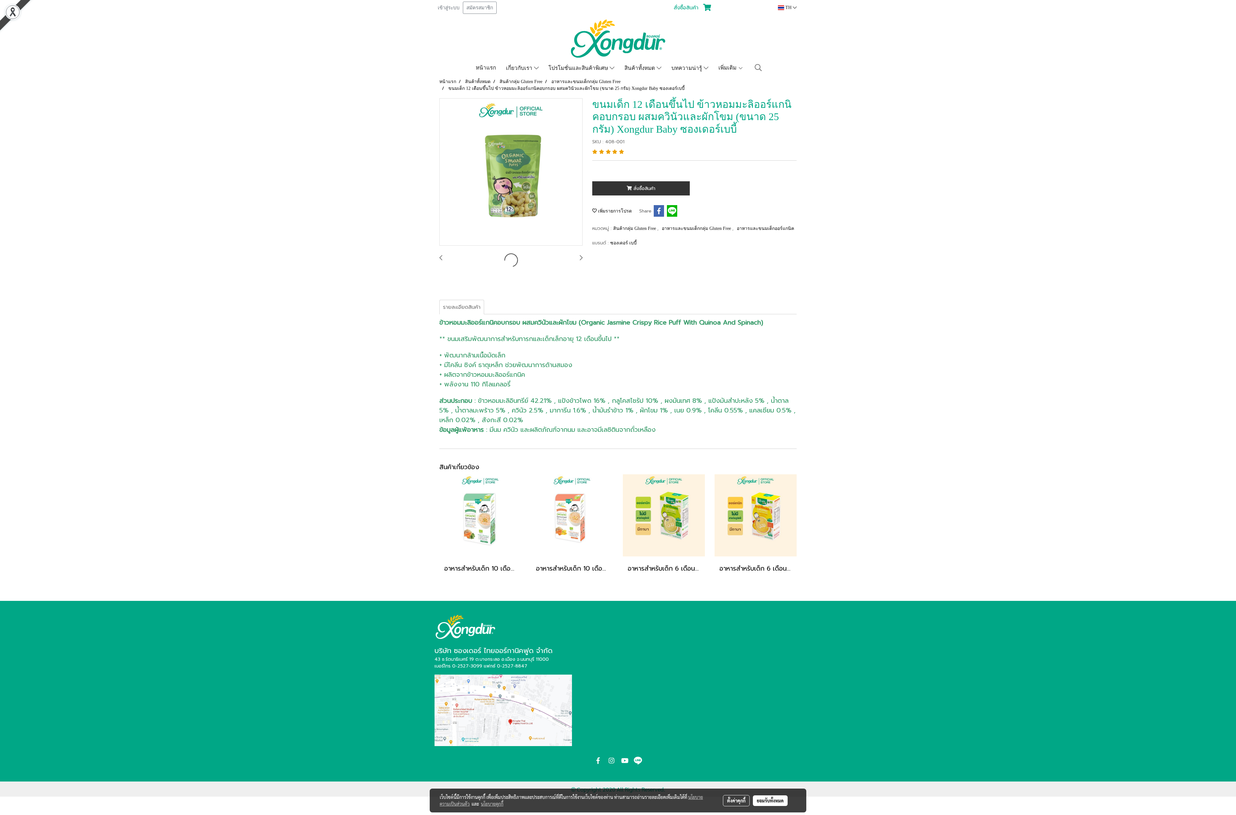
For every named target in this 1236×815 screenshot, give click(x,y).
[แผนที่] (503, 710)
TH (788, 7)
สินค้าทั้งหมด (640, 67)
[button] (758, 68)
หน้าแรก (486, 67)
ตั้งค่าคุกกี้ (736, 800)
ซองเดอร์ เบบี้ (623, 243)
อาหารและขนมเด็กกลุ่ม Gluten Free (697, 228)
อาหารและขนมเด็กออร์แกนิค (765, 228)
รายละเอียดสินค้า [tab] (462, 307)
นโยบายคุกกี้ (492, 804)
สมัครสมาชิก (479, 8)
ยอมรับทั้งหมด (770, 800)
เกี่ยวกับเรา (520, 67)
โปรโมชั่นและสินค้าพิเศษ (579, 67)
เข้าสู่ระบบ (449, 8)
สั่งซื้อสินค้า (643, 188)
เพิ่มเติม (728, 67)
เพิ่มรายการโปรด (614, 211)
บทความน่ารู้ (687, 67)
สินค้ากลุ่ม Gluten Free (635, 228)
